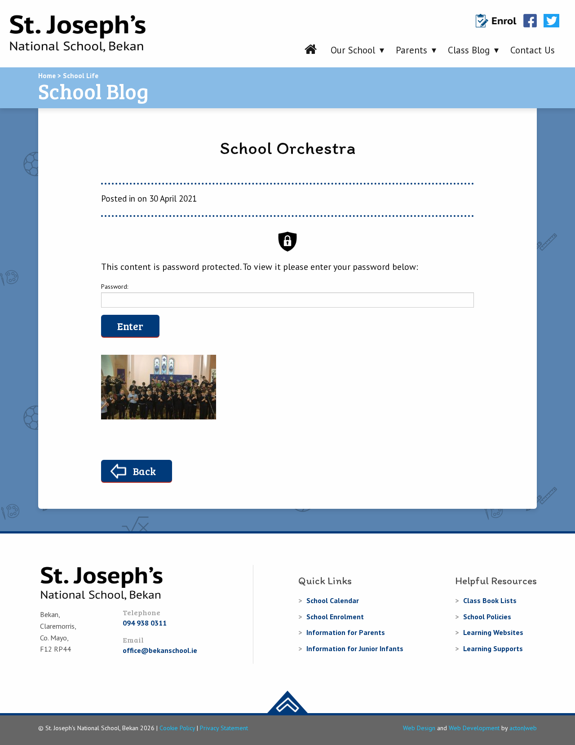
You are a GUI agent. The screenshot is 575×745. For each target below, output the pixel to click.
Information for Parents (345, 632)
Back (144, 471)
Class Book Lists (490, 600)
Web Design (419, 728)
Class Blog (469, 50)
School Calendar (332, 600)
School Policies (487, 616)
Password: (114, 286)
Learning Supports (493, 648)
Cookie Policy (177, 728)
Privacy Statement (224, 728)
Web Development (474, 728)
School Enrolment (335, 616)
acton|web (523, 728)
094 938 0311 (145, 622)
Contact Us (532, 50)
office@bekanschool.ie (160, 650)
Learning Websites (493, 632)
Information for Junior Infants (354, 648)
